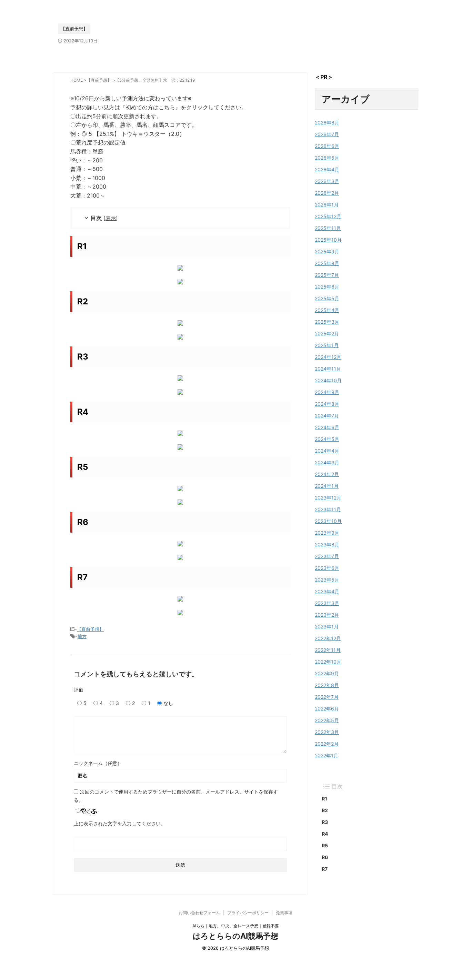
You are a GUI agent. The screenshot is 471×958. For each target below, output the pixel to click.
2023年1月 (327, 626)
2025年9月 (327, 251)
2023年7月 (327, 556)
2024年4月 (327, 451)
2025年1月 (327, 345)
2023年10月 (328, 521)
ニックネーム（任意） (98, 763)
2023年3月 (327, 603)
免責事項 (284, 912)
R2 (325, 810)
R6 (325, 857)
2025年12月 (328, 216)
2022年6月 (327, 709)
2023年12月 (328, 498)
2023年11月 (328, 509)
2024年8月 (327, 404)
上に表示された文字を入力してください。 (120, 823)
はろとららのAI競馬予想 (235, 935)
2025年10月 (328, 240)
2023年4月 (327, 591)
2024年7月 (327, 416)
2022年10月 (328, 662)
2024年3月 (327, 462)
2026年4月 (327, 169)
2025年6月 (327, 287)
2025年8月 (327, 263)
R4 (325, 834)
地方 (82, 636)
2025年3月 (327, 322)
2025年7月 (327, 275)
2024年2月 (327, 474)
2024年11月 (328, 369)
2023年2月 (327, 615)
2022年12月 (328, 638)
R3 (325, 822)
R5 (325, 845)
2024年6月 (327, 427)
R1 (324, 798)
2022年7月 (327, 697)
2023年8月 (327, 544)
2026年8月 (327, 122)
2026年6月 (327, 146)
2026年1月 (327, 205)
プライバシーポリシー (248, 912)
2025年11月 (328, 228)
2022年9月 (327, 673)
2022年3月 (327, 732)
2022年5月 (327, 720)
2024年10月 (328, 380)
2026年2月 (327, 193)
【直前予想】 (90, 629)
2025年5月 (327, 298)
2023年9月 (327, 533)
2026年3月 (327, 181)
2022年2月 (327, 744)
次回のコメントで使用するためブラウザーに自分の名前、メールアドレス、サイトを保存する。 (176, 796)
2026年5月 (327, 158)
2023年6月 (327, 568)
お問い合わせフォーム (199, 912)
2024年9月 (327, 392)
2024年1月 (327, 486)
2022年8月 (327, 685)
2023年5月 (327, 580)
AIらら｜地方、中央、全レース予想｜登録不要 (235, 925)
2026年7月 (327, 134)
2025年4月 (327, 310)
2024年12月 (328, 357)
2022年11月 (328, 650)
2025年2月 (327, 333)
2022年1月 (326, 755)
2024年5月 (327, 439)
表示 (111, 218)
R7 (325, 869)
